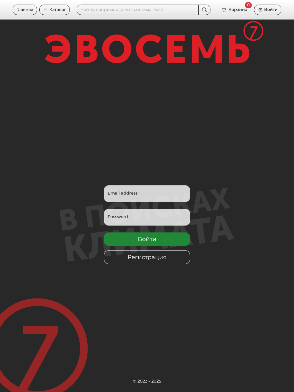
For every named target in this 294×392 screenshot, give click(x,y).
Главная (24, 9)
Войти (271, 9)
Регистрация (147, 257)
